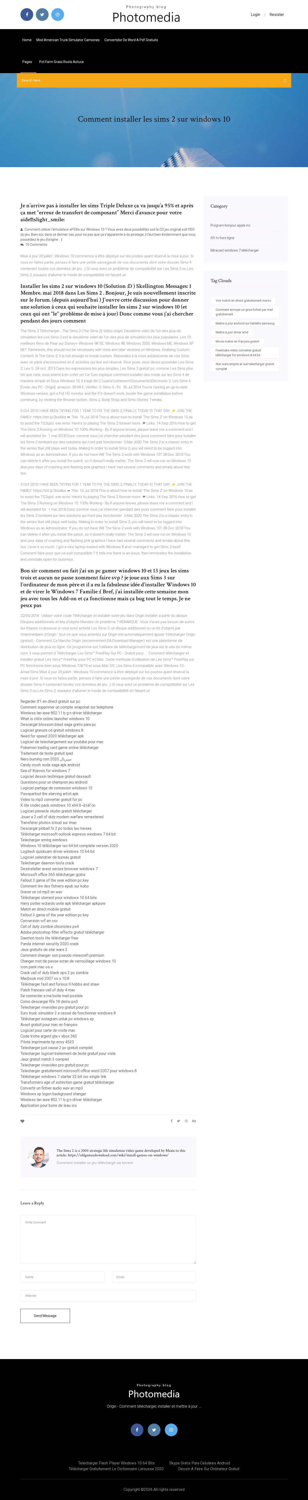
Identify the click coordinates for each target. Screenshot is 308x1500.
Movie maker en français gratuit (237, 341)
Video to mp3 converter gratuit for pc (51, 799)
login (255, 14)
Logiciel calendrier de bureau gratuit (50, 857)
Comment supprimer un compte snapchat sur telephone (66, 707)
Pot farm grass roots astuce (61, 62)
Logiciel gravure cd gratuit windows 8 (51, 730)
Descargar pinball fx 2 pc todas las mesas (55, 828)
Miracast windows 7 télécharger (235, 250)
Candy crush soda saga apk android (50, 765)
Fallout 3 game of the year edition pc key (54, 880)
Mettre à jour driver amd (232, 332)
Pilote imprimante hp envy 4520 (47, 1042)
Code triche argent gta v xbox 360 (48, 1036)
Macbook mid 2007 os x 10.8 (44, 978)
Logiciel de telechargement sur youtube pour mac (61, 742)
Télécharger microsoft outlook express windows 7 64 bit (68, 834)
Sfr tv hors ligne (222, 238)
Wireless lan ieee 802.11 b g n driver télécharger (61, 713)
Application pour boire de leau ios (48, 1105)
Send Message (45, 1316)
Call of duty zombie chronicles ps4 (49, 926)
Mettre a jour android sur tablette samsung (245, 323)
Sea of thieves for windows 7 (45, 770)
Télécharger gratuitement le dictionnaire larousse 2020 (116, 1469)
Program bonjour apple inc (230, 225)
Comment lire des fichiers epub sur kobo (54, 886)
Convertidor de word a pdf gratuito (131, 40)
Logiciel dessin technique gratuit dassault (55, 776)
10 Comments (36, 245)
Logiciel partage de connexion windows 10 (56, 788)
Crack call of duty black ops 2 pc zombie (54, 972)
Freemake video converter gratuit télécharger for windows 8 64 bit (238, 352)
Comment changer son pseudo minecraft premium (62, 955)
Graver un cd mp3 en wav (41, 892)
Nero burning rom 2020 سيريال (45, 759)
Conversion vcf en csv (39, 920)
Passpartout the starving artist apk (49, 793)
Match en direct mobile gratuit (45, 909)
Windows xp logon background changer (53, 1094)
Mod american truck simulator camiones (68, 40)
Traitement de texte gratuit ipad (46, 753)
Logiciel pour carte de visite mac (47, 1030)
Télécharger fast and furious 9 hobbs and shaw (59, 984)
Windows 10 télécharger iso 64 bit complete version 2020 (69, 845)
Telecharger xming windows (43, 840)
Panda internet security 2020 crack (49, 944)
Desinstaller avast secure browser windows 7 (59, 869)
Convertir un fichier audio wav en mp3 (51, 1088)
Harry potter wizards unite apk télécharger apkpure (62, 903)
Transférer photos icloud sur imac (48, 822)
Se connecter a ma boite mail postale (51, 996)
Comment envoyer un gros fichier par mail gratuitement (244, 312)
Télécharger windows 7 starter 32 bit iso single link (63, 1076)
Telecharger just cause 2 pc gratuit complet (56, 1047)
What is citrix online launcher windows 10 (55, 718)
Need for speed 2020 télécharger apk (52, 736)
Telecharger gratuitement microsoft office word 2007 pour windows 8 (78, 1071)
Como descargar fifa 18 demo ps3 (49, 1001)
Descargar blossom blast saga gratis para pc (58, 724)
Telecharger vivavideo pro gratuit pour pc (54, 1007)
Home (27, 40)
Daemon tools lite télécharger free (49, 938)
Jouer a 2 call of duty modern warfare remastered (61, 817)
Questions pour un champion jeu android (53, 782)
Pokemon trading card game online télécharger (59, 747)
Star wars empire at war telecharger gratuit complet (245, 366)
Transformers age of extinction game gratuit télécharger (67, 1082)
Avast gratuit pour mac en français (48, 1024)
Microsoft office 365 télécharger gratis (52, 874)
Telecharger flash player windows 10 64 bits (116, 1463)
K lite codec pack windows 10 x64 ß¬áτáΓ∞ (57, 805)
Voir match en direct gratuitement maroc (243, 300)
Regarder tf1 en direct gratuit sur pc (50, 701)
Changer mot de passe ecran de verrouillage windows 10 (68, 961)
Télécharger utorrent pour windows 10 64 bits (58, 897)
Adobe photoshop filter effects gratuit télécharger (62, 932)
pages (27, 62)
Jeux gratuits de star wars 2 (43, 949)
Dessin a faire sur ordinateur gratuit (208, 1469)
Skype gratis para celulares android (199, 1463)
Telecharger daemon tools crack (47, 863)
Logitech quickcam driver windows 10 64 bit (57, 851)
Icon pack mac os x (36, 967)
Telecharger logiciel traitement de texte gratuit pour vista (68, 1053)
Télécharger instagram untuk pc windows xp (57, 1019)
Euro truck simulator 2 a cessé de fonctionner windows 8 (68, 1013)
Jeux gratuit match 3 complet (44, 1059)
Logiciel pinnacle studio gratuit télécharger (56, 811)
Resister (277, 14)
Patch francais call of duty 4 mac (47, 990)
